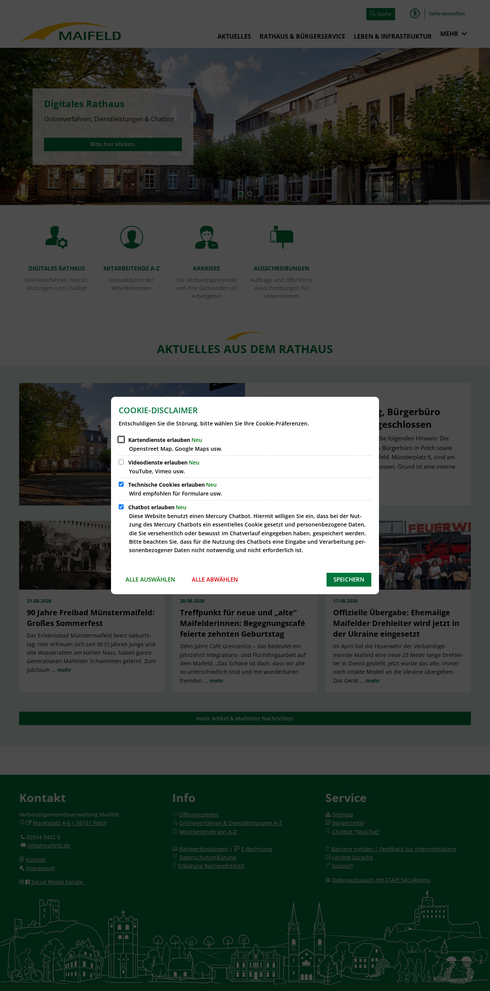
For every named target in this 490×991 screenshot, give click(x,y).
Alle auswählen (150, 579)
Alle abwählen (215, 579)
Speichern (348, 579)
